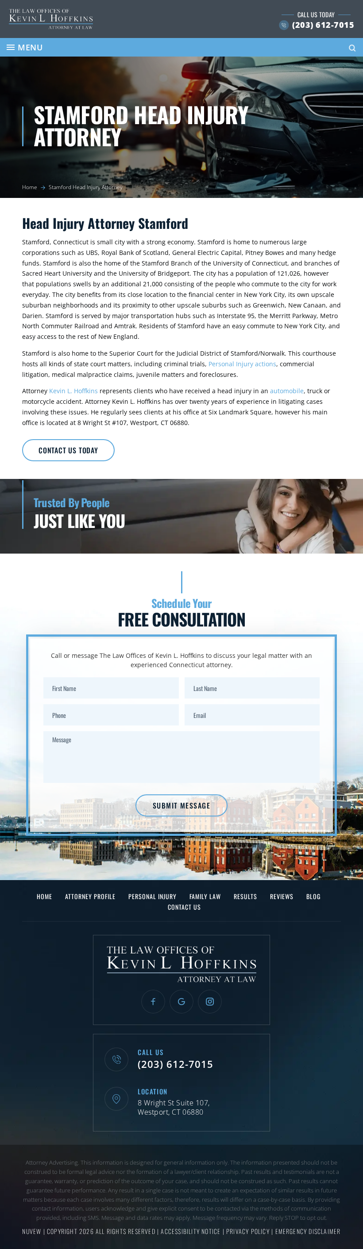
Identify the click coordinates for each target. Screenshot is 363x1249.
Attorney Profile (90, 896)
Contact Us (184, 907)
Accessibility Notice (191, 1231)
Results (245, 896)
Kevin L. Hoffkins (73, 391)
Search (352, 48)
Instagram (210, 1002)
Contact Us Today (68, 450)
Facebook (153, 1002)
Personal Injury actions (242, 364)
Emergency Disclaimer (308, 1231)
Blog (313, 896)
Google (181, 1002)
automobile (287, 391)
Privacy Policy (248, 1231)
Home (44, 896)
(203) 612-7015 (323, 25)
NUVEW (31, 1231)
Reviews (281, 896)
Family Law (205, 896)
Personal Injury (152, 896)
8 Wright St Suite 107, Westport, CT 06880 (174, 1107)
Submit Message (181, 805)
